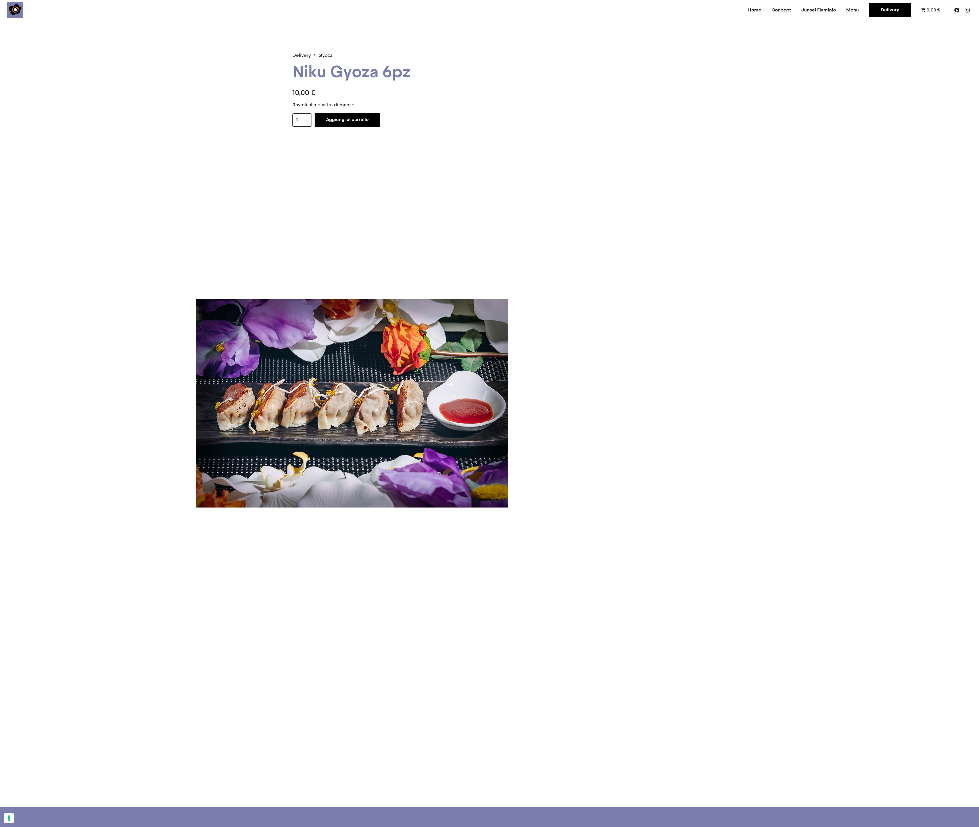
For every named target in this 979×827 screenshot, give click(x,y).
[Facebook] (957, 10)
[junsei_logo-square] (15, 10)
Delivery (301, 55)
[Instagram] (967, 10)
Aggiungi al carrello (347, 119)
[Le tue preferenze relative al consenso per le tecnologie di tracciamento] (9, 818)
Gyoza (325, 55)
